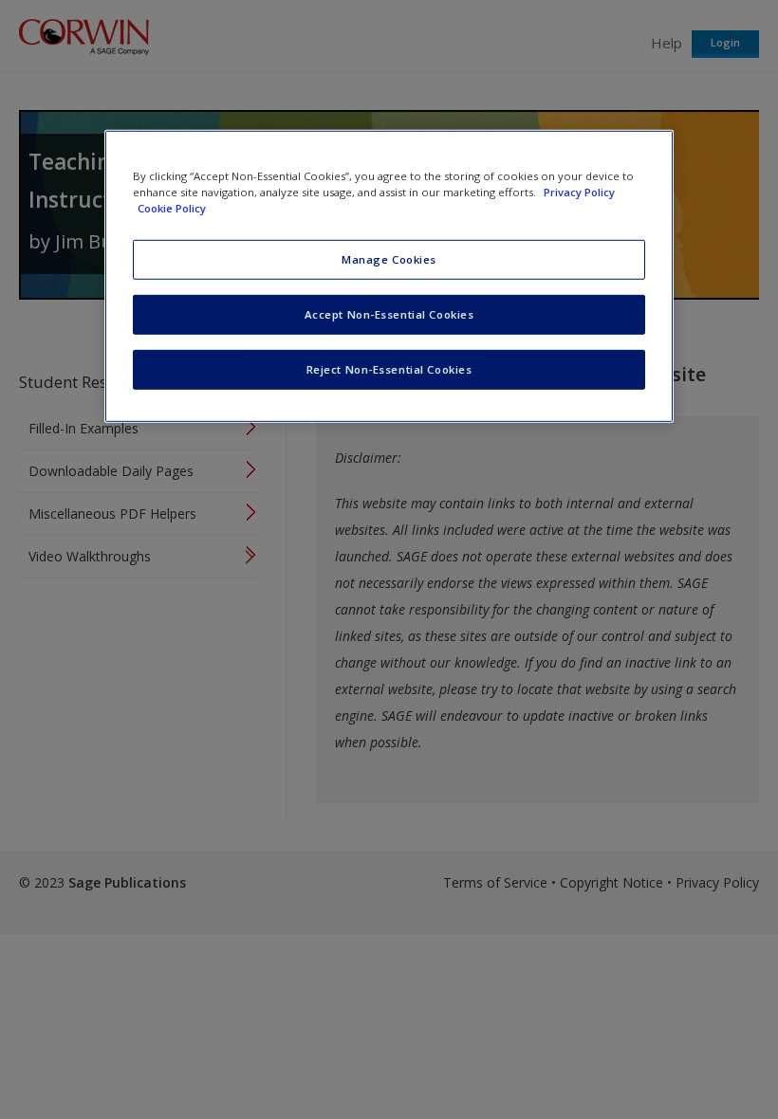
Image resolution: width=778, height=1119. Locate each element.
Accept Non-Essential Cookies (389, 314)
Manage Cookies (389, 259)
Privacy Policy (579, 192)
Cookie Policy (172, 208)
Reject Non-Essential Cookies (389, 369)
